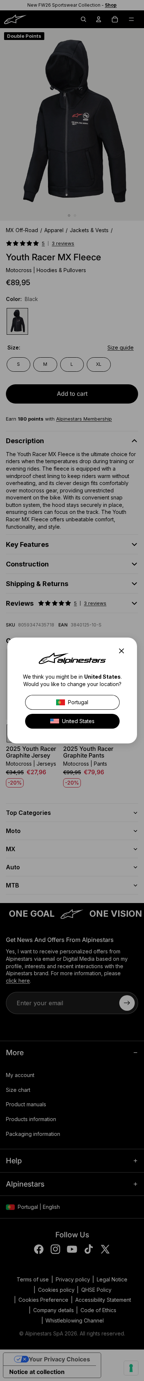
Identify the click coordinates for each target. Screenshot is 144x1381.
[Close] (123, 650)
